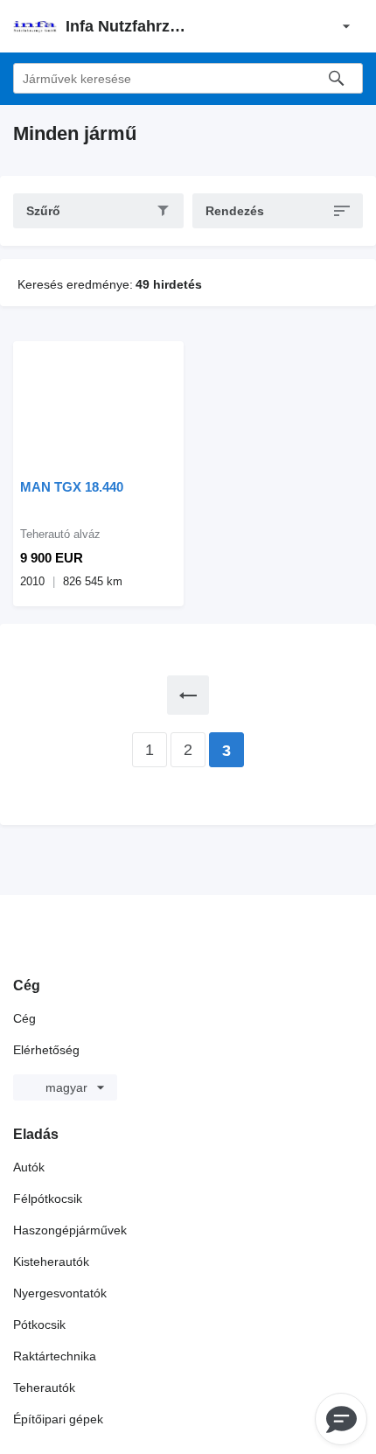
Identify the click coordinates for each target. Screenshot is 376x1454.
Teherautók (44, 1388)
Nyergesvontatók (60, 1293)
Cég (24, 1018)
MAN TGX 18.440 (71, 486)
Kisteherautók (51, 1262)
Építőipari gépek (58, 1419)
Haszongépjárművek (70, 1230)
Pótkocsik (39, 1325)
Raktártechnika (54, 1356)
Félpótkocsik (47, 1199)
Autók (29, 1167)
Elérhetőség (46, 1050)
